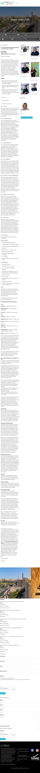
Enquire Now (7, 39)
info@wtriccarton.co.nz (23, 749)
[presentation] (8, 734)
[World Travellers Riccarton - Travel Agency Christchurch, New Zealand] (8, 3)
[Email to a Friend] (34, 39)
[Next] (38, 583)
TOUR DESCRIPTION (11, 34)
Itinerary (21, 34)
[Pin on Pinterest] (36, 39)
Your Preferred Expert (4, 726)
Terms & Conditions (5, 764)
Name (1, 700)
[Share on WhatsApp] (28, 39)
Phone (1, 709)
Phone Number (3, 671)
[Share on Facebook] (30, 39)
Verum (27, 768)
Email (1, 666)
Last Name (2, 661)
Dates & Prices (30, 34)
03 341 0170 (21, 751)
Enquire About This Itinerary (6, 528)
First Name (2, 656)
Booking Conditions (13, 555)
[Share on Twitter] (32, 39)
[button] (16, 3)
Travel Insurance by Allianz (19, 39)
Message (2, 676)
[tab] (10, 96)
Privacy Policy (12, 764)
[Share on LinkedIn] (37, 39)
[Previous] (2, 583)
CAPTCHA (2, 730)
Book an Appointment (27, 117)
